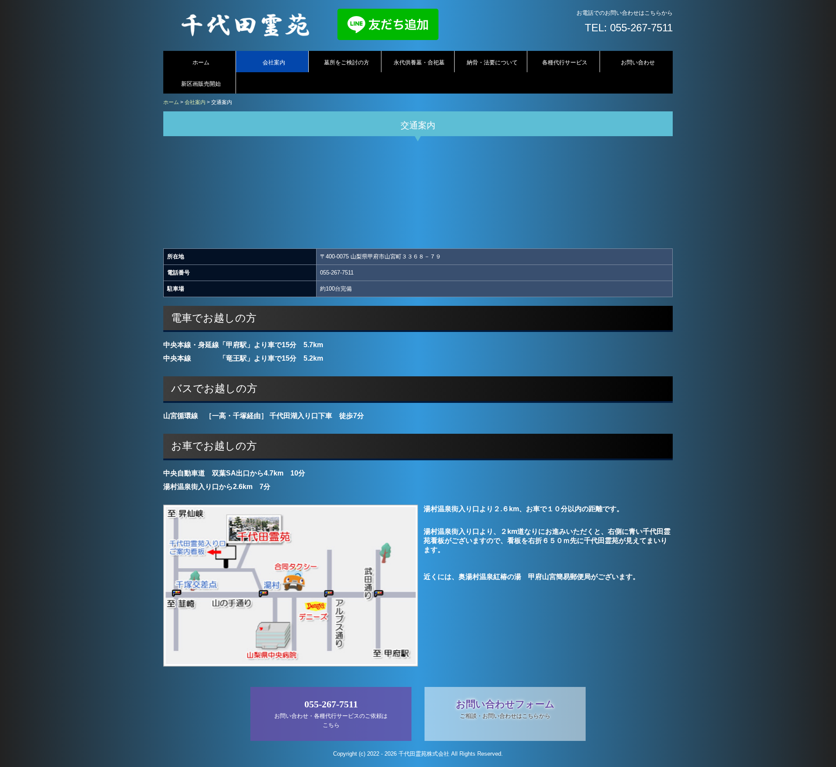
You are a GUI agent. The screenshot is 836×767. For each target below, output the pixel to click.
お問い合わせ (638, 62)
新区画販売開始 (201, 83)
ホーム (200, 62)
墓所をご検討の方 (346, 62)
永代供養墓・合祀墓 (419, 62)
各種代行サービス (564, 62)
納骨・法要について (492, 62)
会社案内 (274, 62)
